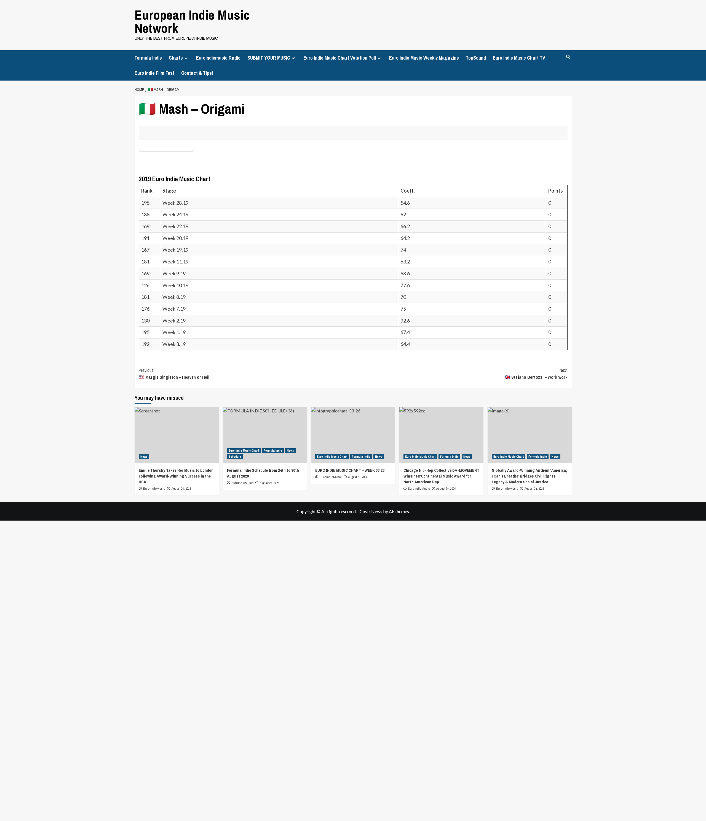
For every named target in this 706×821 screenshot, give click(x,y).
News (144, 457)
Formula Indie (148, 57)
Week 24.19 (175, 214)
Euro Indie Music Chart (244, 450)
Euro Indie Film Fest (154, 73)
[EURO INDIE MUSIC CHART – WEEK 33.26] (353, 435)
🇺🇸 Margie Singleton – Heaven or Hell (174, 373)
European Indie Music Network (192, 21)
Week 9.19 (174, 273)
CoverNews (371, 511)
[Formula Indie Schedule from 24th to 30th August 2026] (265, 435)
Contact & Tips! (197, 73)
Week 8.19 (174, 297)
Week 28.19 (175, 203)
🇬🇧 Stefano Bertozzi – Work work (536, 373)
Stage (169, 191)
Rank (147, 191)
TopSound (476, 57)
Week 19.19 (175, 250)
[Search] (568, 57)
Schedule (235, 457)
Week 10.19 (175, 285)
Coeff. (407, 191)
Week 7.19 (174, 309)
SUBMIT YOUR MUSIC (268, 57)
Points (556, 191)
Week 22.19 (175, 226)
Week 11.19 (175, 261)
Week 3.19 (174, 344)
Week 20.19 (175, 238)
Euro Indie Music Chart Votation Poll (339, 57)
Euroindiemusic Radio (218, 57)
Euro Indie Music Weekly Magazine (424, 57)
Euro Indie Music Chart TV (519, 57)
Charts (176, 57)
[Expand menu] (186, 58)
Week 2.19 (174, 321)
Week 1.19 (174, 332)
